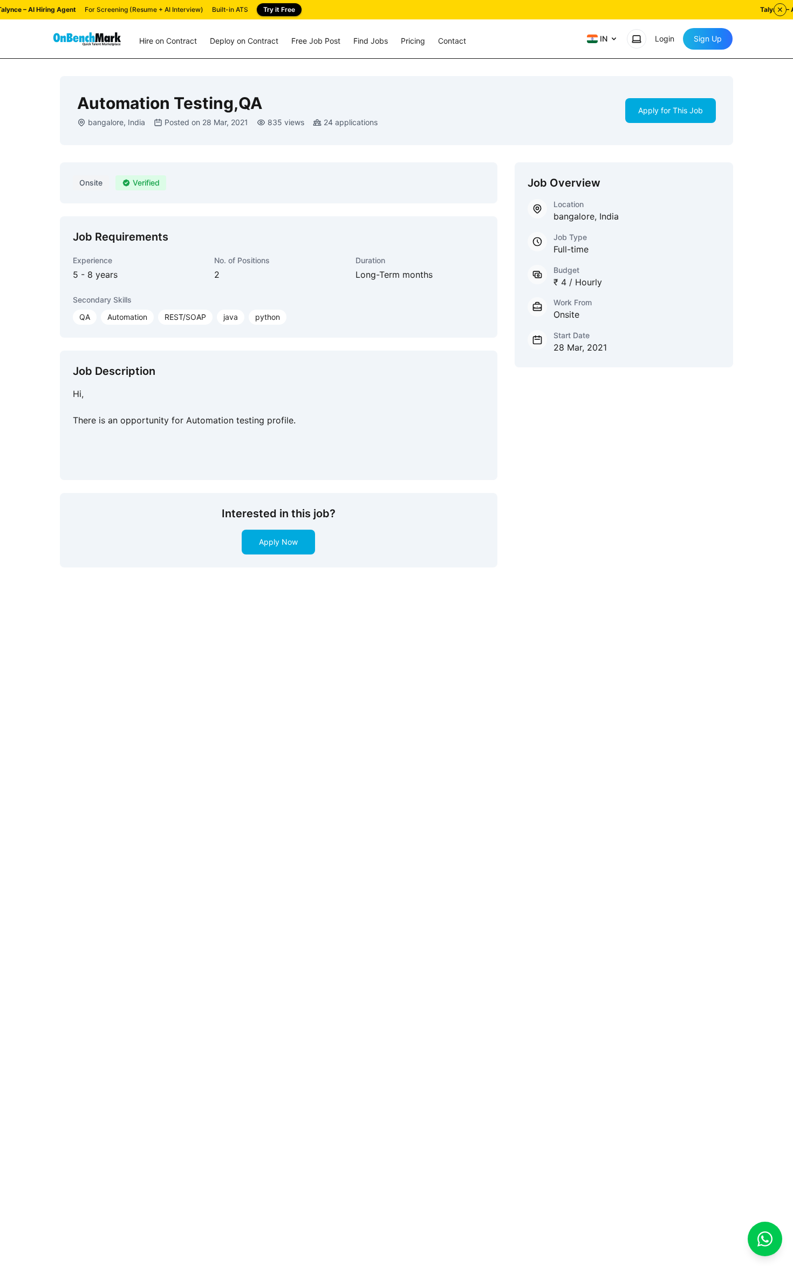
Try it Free (279, 9)
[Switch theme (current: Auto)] (636, 39)
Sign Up (708, 38)
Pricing (413, 40)
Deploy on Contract (244, 40)
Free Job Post (315, 40)
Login (664, 38)
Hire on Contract (168, 40)
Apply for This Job (670, 110)
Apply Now (278, 541)
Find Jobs (370, 40)
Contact (452, 40)
